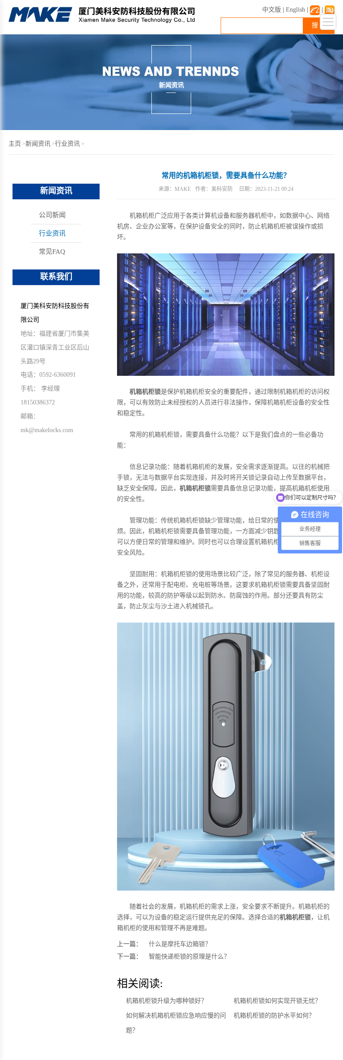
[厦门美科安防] (101, 21)
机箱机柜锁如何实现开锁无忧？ (277, 1000)
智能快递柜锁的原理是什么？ (189, 956)
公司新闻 (52, 215)
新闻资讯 (37, 143)
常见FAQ (52, 251)
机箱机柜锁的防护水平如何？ (274, 1015)
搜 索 (319, 25)
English (295, 9)
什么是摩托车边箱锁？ (180, 944)
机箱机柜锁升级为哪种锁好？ (166, 1000)
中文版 (271, 9)
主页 (14, 143)
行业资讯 (67, 143)
